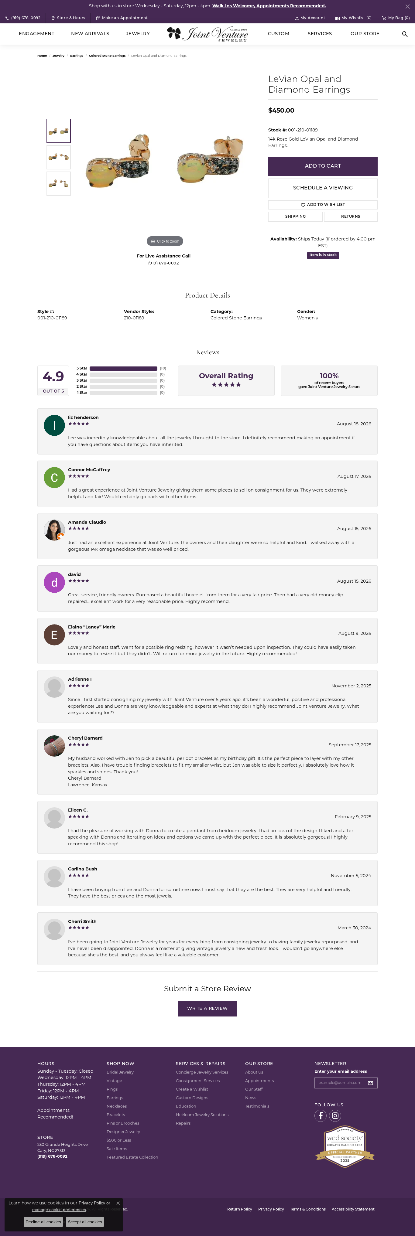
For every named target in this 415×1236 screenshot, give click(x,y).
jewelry (58, 56)
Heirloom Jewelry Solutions (202, 1115)
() (163, 368)
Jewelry (138, 34)
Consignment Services (198, 1081)
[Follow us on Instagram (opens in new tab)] (335, 1116)
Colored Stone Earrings (107, 56)
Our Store (365, 34)
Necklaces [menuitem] (117, 1106)
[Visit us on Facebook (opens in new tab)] (320, 1116)
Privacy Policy (271, 1209)
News (250, 1098)
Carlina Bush (82, 869)
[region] (165, 157)
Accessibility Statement (353, 1209)
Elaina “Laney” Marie (91, 627)
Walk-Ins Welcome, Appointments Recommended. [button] (269, 6)
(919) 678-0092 (163, 263)
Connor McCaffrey (89, 470)
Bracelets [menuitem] (116, 1115)
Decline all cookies (43, 1221)
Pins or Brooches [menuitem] (123, 1123)
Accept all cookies (85, 1221)
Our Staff (253, 1089)
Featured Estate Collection (132, 1157)
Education (186, 1106)
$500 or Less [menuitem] (119, 1140)
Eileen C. (78, 810)
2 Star (82, 387)
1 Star (82, 393)
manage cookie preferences (59, 1209)
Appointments (259, 1081)
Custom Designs (192, 1098)
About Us (254, 1072)
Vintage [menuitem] (114, 1081)
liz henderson (83, 418)
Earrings (76, 56)
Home (42, 56)
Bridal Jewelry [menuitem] (120, 1072)
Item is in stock (323, 255)
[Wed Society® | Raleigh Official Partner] (344, 1146)
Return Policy (239, 1209)
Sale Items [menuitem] (117, 1149)
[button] (310, 18)
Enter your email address (340, 1072)
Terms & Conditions (308, 1209)
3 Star (82, 381)
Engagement (36, 34)
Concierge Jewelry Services (202, 1072)
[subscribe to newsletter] (372, 1083)
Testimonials (257, 1106)
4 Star (81, 374)
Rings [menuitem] (112, 1089)
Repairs (183, 1123)
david (74, 575)
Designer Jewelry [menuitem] (123, 1132)
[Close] (407, 6)
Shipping (295, 217)
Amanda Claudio (87, 522)
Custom (279, 34)
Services (320, 34)
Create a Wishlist (192, 1089)
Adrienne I (80, 679)
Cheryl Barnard (85, 738)
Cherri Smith (82, 922)
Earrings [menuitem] (115, 1098)
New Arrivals (90, 34)
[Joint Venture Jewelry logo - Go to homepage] (207, 34)
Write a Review (207, 1008)
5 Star (82, 368)
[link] (23, 18)
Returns (350, 217)
